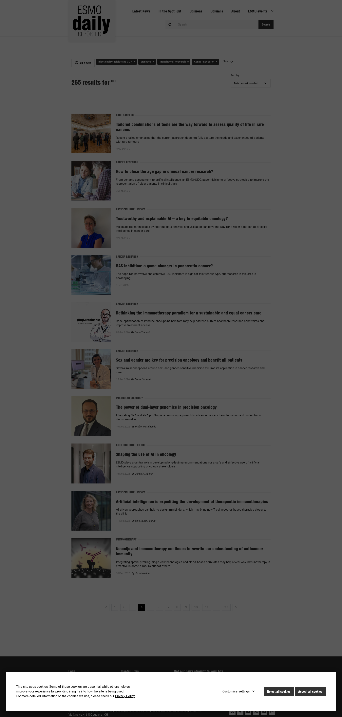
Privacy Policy (125, 696)
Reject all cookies (278, 691)
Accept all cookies (310, 691)
